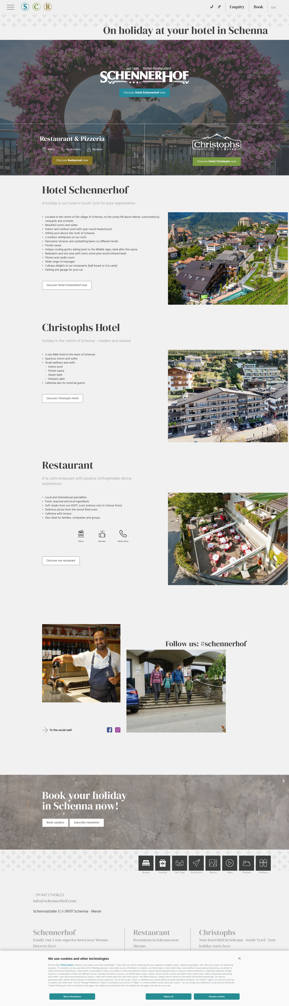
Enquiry (237, 7)
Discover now (144, 92)
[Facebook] (109, 729)
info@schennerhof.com (54, 901)
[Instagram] (117, 729)
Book (258, 7)
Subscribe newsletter (86, 822)
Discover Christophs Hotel (62, 398)
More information (72, 996)
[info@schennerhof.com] (219, 6)
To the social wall (61, 730)
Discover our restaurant (61, 560)
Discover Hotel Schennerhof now (67, 285)
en (273, 7)
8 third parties (67, 965)
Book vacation (55, 822)
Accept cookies (217, 996)
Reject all (168, 996)
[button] (239, 958)
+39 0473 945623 (48, 895)
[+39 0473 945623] (211, 6)
